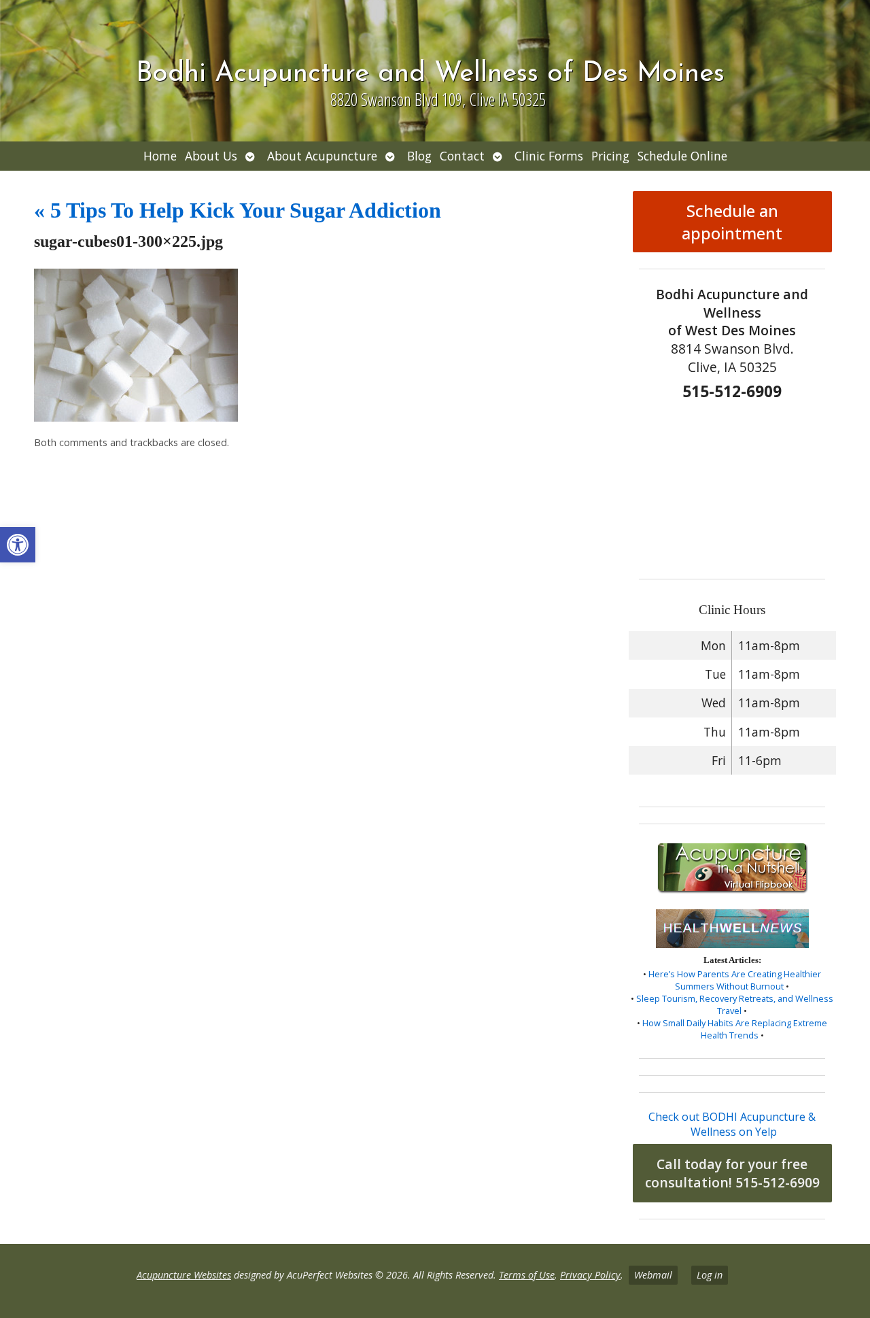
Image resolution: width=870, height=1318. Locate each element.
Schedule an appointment (732, 221)
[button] (17, 544)
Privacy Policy (590, 1274)
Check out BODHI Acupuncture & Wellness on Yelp (732, 1124)
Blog (419, 156)
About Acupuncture (322, 156)
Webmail (653, 1274)
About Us (211, 156)
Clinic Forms (549, 156)
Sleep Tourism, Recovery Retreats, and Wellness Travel (734, 1004)
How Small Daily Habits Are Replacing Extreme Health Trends (734, 1029)
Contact (462, 156)
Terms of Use (527, 1274)
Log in (710, 1274)
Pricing (610, 156)
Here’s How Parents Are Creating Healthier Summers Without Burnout (734, 980)
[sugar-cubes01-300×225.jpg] (136, 417)
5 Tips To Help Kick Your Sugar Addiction (237, 210)
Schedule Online (682, 156)
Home (160, 156)
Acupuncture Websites (184, 1274)
